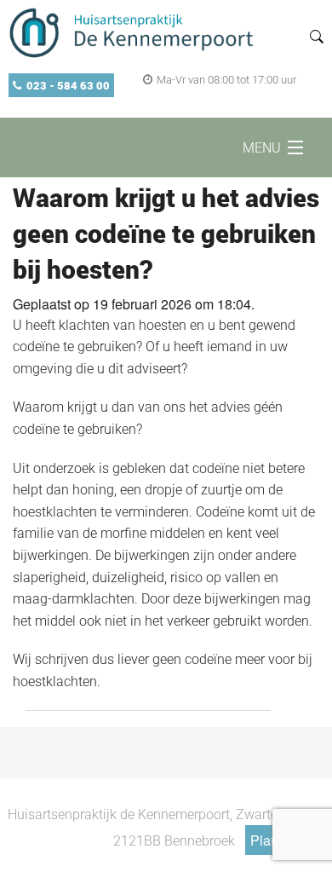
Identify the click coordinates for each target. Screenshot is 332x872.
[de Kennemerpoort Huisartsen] (135, 32)
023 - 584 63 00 (68, 85)
